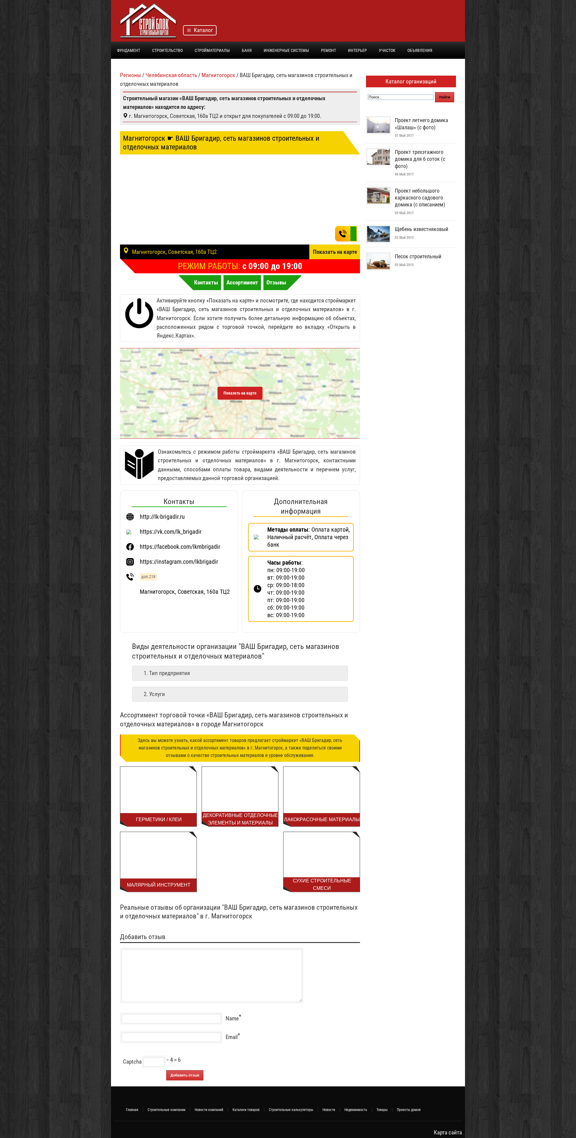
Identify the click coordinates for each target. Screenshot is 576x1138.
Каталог (202, 30)
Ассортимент (242, 282)
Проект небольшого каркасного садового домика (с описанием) (420, 198)
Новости (328, 1110)
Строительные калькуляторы (291, 1110)
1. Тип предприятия (167, 673)
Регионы (130, 75)
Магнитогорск (218, 75)
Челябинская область (171, 75)
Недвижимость (355, 1110)
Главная (132, 1110)
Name (232, 1018)
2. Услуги (154, 694)
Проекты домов (409, 1110)
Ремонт (328, 50)
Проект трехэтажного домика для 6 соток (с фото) (420, 159)
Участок (387, 50)
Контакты (206, 282)
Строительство (167, 50)
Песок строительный (418, 256)
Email (232, 1037)
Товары (382, 1110)
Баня (247, 50)
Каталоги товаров (246, 1110)
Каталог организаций (411, 81)
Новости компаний (209, 1110)
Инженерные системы (286, 50)
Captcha (132, 1061)
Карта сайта (448, 1132)
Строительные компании (166, 1110)
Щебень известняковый (421, 229)
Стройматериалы (212, 50)
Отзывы (276, 282)
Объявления (419, 50)
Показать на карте (335, 251)
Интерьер (357, 50)
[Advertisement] (347, 22)
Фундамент (128, 50)
